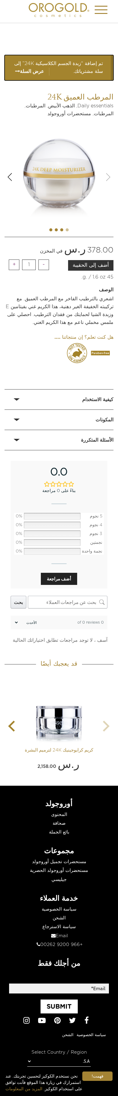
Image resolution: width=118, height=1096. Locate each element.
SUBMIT (59, 1006)
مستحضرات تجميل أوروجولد (59, 862)
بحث (18, 602)
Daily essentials (95, 105)
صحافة (59, 823)
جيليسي (59, 879)
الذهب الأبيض (61, 105)
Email (62, 936)
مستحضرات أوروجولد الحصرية (59, 870)
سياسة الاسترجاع (59, 927)
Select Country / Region (59, 1052)
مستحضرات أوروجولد (69, 113)
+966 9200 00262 (61, 944)
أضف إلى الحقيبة (91, 265)
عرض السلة (32, 71)
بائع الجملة (59, 832)
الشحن (59, 918)
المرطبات (35, 105)
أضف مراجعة (59, 579)
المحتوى (59, 814)
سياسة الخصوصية (59, 909)
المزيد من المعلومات (23, 1088)
